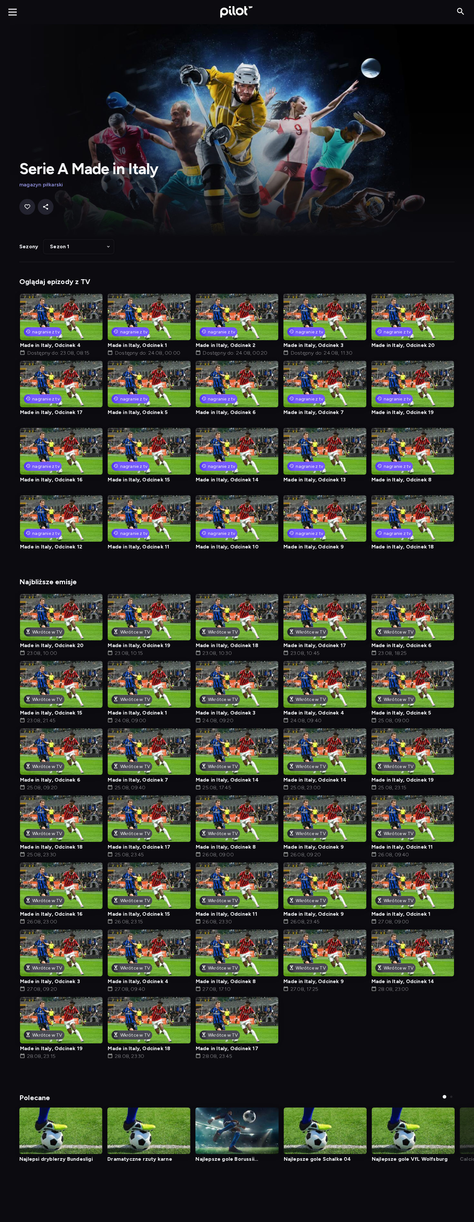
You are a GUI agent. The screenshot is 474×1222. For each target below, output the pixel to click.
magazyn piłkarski (41, 185)
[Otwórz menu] (12, 11)
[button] (78, 246)
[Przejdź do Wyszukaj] (460, 12)
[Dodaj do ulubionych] (27, 207)
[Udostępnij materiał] (46, 207)
